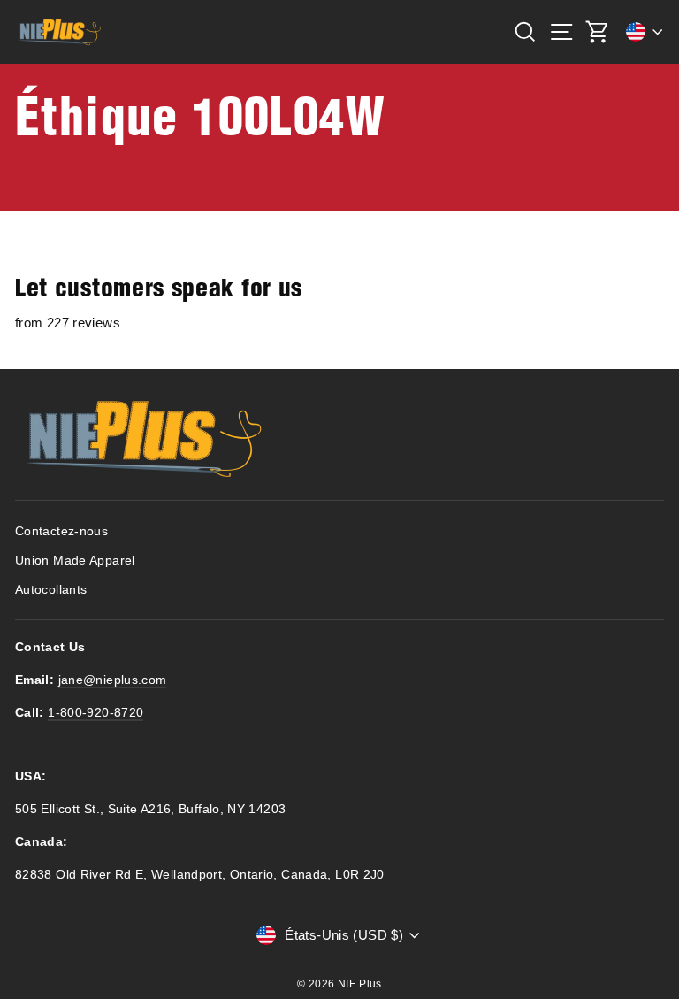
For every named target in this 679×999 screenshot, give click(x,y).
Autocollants (51, 589)
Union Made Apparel (75, 560)
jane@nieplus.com (112, 680)
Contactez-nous (61, 531)
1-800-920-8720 (95, 712)
